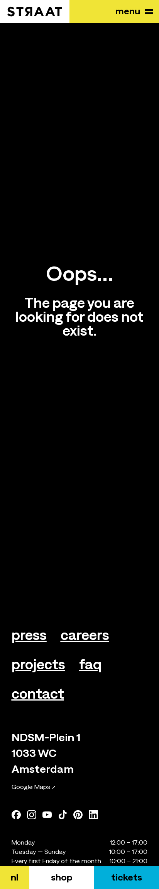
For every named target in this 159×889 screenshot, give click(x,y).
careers (85, 635)
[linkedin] (93, 814)
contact (38, 693)
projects (38, 664)
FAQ (90, 664)
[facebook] (16, 814)
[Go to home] (34, 11)
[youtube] (47, 814)
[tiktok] (62, 814)
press (29, 635)
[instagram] (31, 814)
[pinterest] (78, 814)
